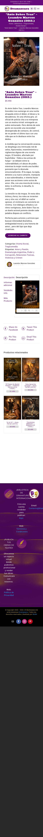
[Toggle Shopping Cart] (31, 8)
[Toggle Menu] (38, 8)
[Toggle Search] (35, 8)
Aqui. (21, 518)
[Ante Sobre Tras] (21, 61)
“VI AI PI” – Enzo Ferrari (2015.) (12, 423)
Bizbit (35, 614)
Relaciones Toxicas (25, 255)
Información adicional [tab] (8, 283)
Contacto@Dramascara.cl (21, 3)
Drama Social (22, 244)
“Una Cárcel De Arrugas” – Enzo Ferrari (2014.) (31, 385)
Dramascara (23, 612)
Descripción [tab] (8, 277)
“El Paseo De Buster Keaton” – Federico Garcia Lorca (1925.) (12, 386)
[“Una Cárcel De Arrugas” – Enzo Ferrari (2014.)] (30, 359)
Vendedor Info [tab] (8, 291)
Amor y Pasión (21, 249)
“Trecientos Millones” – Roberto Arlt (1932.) (30, 424)
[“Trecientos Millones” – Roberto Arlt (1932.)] (30, 397)
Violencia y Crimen (13, 258)
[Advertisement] (21, 456)
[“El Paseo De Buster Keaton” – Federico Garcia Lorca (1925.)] (12, 359)
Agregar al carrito (17, 235)
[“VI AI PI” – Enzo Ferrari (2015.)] (12, 397)
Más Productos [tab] (8, 299)
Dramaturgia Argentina (15, 252)
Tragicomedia (11, 246)
